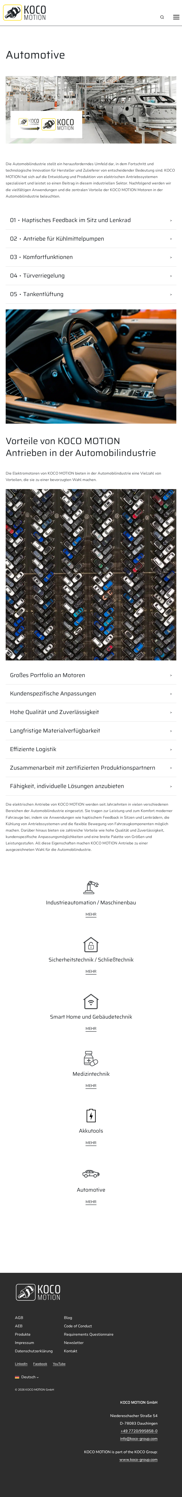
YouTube (59, 1364)
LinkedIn (21, 1364)
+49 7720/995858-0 (139, 1431)
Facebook (40, 1364)
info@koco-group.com (139, 1438)
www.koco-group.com (138, 1459)
